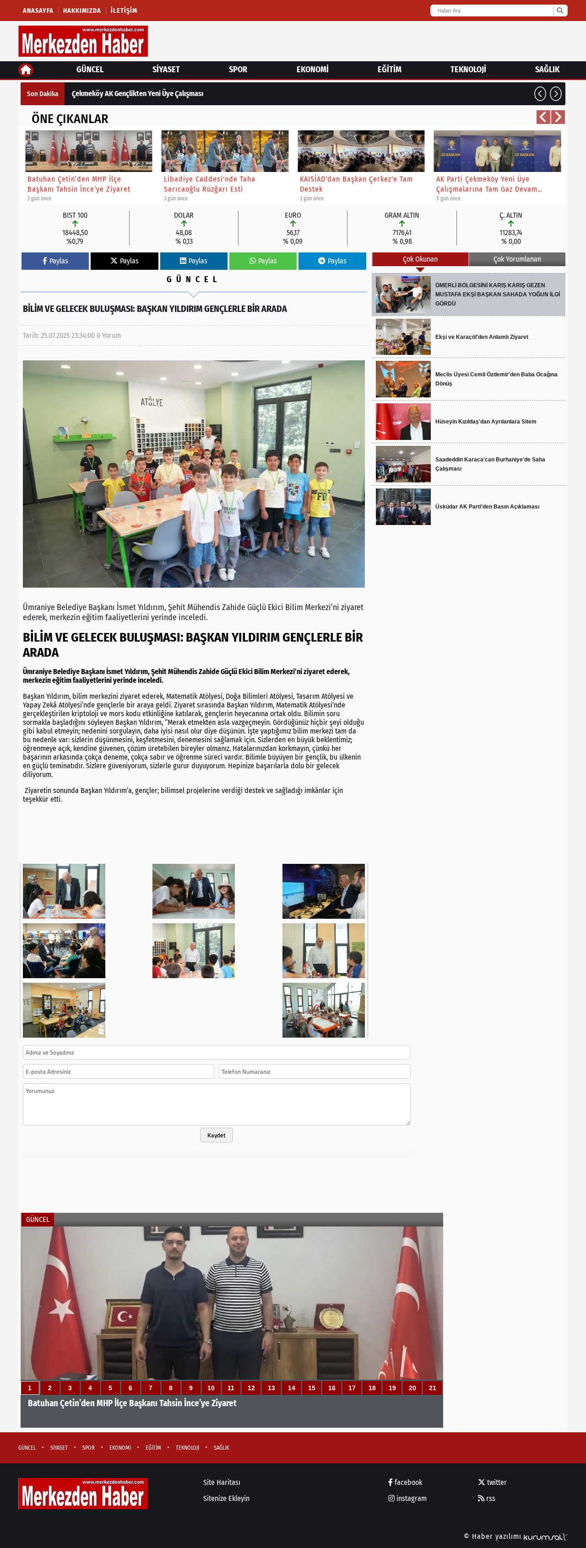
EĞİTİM (390, 69)
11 (231, 1388)
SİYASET (166, 69)
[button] (540, 93)
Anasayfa (38, 11)
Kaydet (216, 1135)
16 (332, 1388)
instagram (411, 1498)
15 (311, 1388)
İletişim (124, 11)
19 (392, 1388)
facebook (407, 1482)
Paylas (58, 261)
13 (271, 1388)
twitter (496, 1482)
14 (291, 1388)
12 (251, 1388)
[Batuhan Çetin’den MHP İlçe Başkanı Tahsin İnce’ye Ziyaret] (232, 1327)
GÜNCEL (89, 69)
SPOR (238, 69)
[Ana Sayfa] (25, 70)
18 (372, 1388)
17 (352, 1388)
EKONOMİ (313, 69)
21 (432, 1388)
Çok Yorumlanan (517, 259)
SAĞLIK (547, 69)
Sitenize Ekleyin (226, 1498)
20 (412, 1388)
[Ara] (559, 10)
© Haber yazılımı (494, 1536)
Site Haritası (221, 1482)
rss (489, 1498)
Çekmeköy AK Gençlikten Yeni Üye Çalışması (137, 93)
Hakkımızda (82, 11)
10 (211, 1388)
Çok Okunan (420, 259)
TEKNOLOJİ (468, 69)
